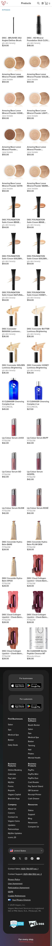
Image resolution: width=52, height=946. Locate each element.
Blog (30, 818)
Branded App (14, 798)
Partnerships (13, 829)
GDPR (10, 891)
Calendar (12, 774)
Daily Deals (13, 745)
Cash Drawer (33, 798)
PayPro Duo (33, 778)
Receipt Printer (34, 794)
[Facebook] (14, 859)
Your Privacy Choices (21, 900)
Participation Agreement (18, 887)
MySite (11, 782)
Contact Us (13, 817)
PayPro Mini (33, 774)
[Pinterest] (32, 859)
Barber (11, 740)
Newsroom (32, 822)
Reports (11, 790)
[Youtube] (38, 859)
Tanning (31, 745)
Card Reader (33, 782)
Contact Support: (25, 874)
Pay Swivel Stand (35, 786)
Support (31, 814)
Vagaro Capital (14, 794)
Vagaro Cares (14, 821)
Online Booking (15, 770)
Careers (11, 813)
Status (30, 810)
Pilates (31, 754)
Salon (10, 724)
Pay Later (12, 778)
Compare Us (33, 827)
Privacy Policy (14, 879)
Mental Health (34, 758)
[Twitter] (20, 859)
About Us (12, 809)
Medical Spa (13, 735)
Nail (29, 749)
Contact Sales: (23, 868)
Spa (9, 730)
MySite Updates (15, 833)
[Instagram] (26, 859)
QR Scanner (33, 790)
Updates (11, 825)
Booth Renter (34, 725)
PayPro (31, 770)
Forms (10, 786)
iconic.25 (12, 837)
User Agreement (15, 883)
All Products (6, 10)
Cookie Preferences (16, 895)
